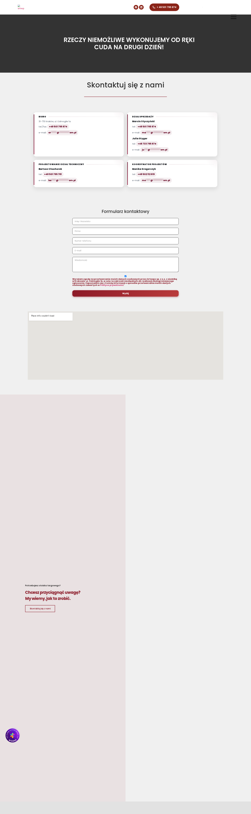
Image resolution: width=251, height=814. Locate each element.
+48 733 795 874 (147, 143)
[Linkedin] (141, 7)
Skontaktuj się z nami (40, 608)
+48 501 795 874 (58, 126)
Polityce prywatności (111, 285)
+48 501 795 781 (53, 174)
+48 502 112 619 (146, 174)
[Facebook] (136, 7)
